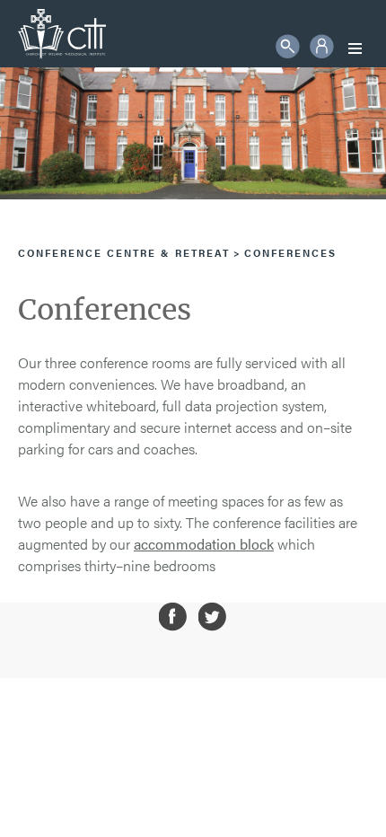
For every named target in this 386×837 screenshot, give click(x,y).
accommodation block (204, 543)
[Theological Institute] (62, 34)
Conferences (290, 253)
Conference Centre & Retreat (124, 253)
